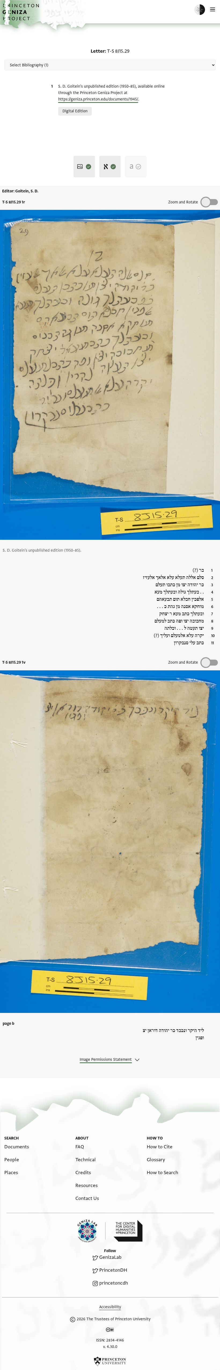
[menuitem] (16, 1147)
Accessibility (110, 1307)
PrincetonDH (113, 1270)
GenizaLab (110, 1257)
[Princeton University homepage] (110, 1361)
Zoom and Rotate (183, 202)
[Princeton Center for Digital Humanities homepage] (127, 1231)
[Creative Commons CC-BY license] (110, 1331)
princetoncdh (113, 1283)
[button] (21, 15)
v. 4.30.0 (110, 1346)
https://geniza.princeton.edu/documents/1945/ (98, 99)
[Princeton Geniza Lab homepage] (91, 1231)
